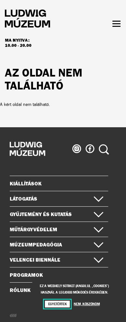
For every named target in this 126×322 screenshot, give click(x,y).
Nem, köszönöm (87, 304)
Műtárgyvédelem (33, 229)
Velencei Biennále (35, 259)
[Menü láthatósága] (116, 23)
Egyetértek (57, 304)
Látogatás (23, 198)
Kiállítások (26, 183)
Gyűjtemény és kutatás (41, 214)
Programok (26, 275)
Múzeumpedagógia (36, 244)
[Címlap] (27, 19)
